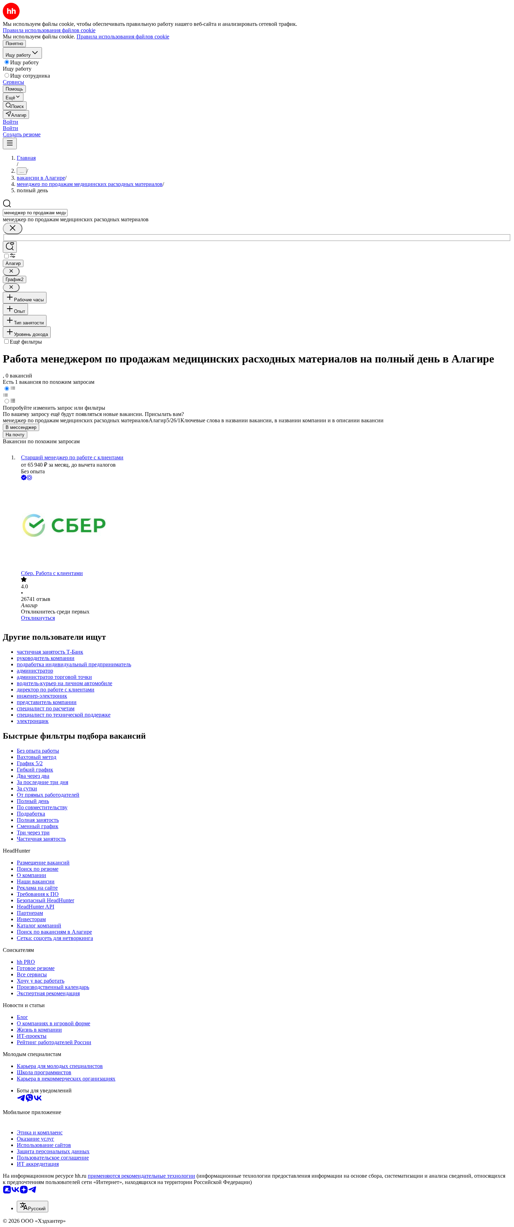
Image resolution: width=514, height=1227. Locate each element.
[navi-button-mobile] (10, 143)
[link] (15, 105)
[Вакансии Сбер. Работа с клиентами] (264, 526)
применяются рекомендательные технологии (141, 1176)
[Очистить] (12, 228)
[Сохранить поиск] (10, 247)
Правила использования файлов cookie (123, 37)
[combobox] (35, 212)
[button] (10, 122)
